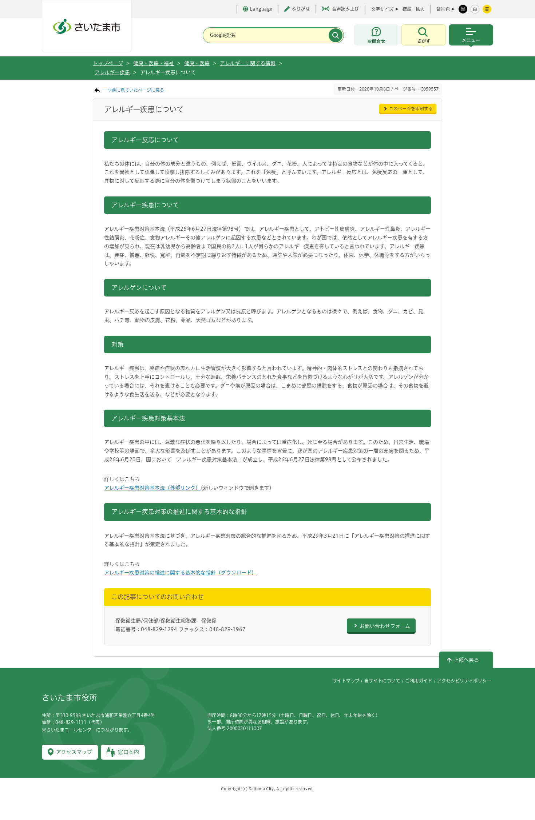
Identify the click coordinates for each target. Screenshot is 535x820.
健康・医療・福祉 (153, 63)
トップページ (108, 63)
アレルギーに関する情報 (248, 63)
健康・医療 (197, 63)
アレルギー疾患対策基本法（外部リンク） (152, 487)
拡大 (420, 9)
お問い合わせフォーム (385, 626)
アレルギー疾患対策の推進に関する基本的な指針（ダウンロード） (180, 572)
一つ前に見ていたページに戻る (133, 90)
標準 (407, 9)
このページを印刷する (411, 109)
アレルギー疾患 (112, 72)
